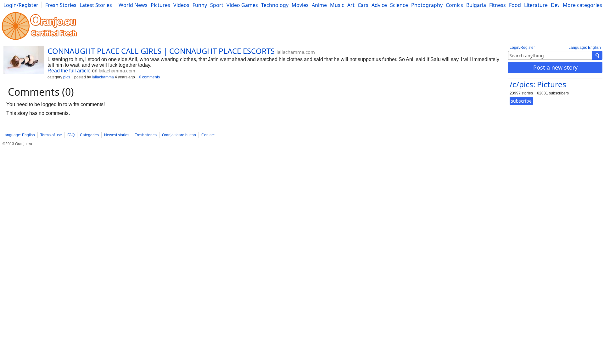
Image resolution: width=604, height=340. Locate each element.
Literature (536, 5)
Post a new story (555, 67)
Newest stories (116, 135)
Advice (379, 5)
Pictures (160, 5)
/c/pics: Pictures (538, 84)
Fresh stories (146, 135)
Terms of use (51, 135)
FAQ (71, 135)
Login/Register (20, 5)
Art (351, 5)
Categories (89, 135)
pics (66, 77)
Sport (216, 5)
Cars (363, 5)
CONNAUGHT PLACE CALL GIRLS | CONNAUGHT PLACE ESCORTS (161, 51)
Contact (208, 135)
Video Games (242, 5)
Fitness (497, 5)
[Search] (597, 55)
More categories (582, 5)
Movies (300, 5)
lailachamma (103, 77)
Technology (274, 5)
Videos (181, 5)
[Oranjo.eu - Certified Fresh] (39, 39)
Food (515, 5)
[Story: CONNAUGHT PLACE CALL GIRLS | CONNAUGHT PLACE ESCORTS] (23, 60)
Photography (427, 5)
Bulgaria (476, 5)
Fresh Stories (60, 5)
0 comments (149, 77)
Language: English (584, 47)
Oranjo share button (179, 135)
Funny (200, 5)
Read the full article (69, 70)
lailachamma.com (296, 52)
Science (399, 5)
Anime (319, 5)
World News (133, 5)
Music (337, 5)
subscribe (521, 101)
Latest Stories (96, 5)
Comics (454, 5)
